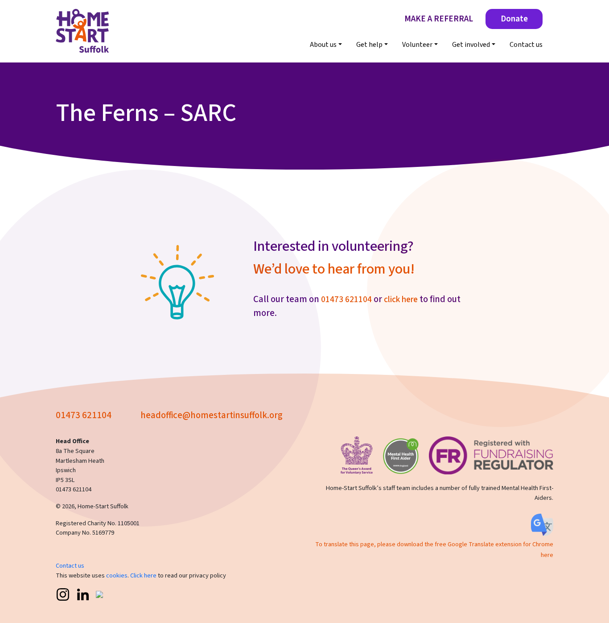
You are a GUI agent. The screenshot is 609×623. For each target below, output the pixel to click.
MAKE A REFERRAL (438, 18)
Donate (514, 18)
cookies (117, 575)
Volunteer (417, 45)
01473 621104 (346, 299)
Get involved (471, 45)
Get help (369, 45)
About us (323, 45)
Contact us (526, 45)
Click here (143, 575)
